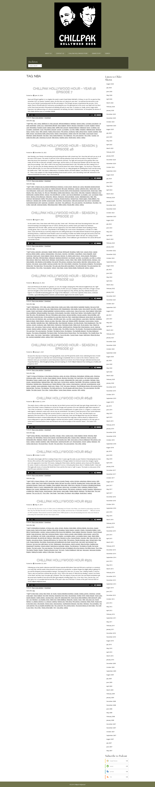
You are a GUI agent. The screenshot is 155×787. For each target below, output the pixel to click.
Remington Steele (67, 325)
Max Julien (58, 321)
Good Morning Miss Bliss (63, 437)
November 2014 (111, 553)
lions (64, 319)
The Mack (50, 331)
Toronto (93, 135)
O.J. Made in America (37, 601)
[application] (64, 115)
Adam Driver (54, 307)
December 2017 (111, 470)
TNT (54, 608)
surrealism (51, 203)
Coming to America (59, 311)
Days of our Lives (80, 311)
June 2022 (109, 273)
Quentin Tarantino (93, 131)
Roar (91, 325)
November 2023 (111, 209)
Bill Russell (66, 252)
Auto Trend (39, 483)
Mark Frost (38, 260)
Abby (44, 307)
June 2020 (109, 364)
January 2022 (110, 292)
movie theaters (60, 260)
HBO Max (82, 193)
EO (43, 193)
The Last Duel (30, 331)
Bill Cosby (64, 189)
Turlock (54, 268)
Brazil (33, 311)
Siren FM (75, 133)
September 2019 (111, 398)
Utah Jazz (79, 550)
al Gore (61, 528)
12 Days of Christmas (37, 376)
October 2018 (110, 440)
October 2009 (110, 667)
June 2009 (109, 682)
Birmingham (80, 376)
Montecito (61, 197)
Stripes (57, 386)
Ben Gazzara (40, 309)
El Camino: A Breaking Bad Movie (90, 485)
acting (39, 123)
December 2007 (111, 724)
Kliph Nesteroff (92, 598)
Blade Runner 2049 (55, 309)
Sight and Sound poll (78, 201)
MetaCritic (49, 197)
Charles (82, 530)
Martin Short (45, 260)
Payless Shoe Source (54, 131)
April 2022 (109, 281)
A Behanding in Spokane (38, 528)
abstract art (76, 187)
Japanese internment (62, 258)
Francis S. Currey (38, 487)
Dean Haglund (62, 125)
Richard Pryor (74, 199)
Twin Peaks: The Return (64, 493)
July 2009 (109, 678)
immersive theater (53, 534)
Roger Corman (46, 327)
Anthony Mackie (81, 528)
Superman (44, 203)
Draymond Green (85, 191)
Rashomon (58, 325)
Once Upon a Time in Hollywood (80, 440)
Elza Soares (51, 313)
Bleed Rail (55, 530)
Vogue (81, 335)
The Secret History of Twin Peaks (85, 605)
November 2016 (111, 500)
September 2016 (111, 508)
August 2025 (110, 129)
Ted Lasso (67, 386)
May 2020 (109, 368)
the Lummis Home (69, 605)
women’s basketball (34, 337)
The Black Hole (57, 329)
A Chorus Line (50, 528)
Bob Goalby (74, 309)
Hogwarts (88, 193)
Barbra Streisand (56, 189)
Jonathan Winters (39, 195)
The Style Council (36, 390)
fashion (80, 313)
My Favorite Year (62, 440)
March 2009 (109, 690)
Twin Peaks (60, 268)
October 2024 (110, 167)
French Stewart (97, 532)
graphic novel (42, 380)
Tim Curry (61, 550)
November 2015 (111, 531)
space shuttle (43, 264)
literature (35, 599)
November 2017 (111, 474)
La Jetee (63, 195)
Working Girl (80, 268)
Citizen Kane (93, 189)
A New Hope (34, 594)
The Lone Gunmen (78, 135)
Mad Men (92, 319)
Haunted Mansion (74, 127)
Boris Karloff (86, 309)
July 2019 (109, 406)
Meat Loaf (65, 321)
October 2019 (110, 394)
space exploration (42, 386)
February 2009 (110, 694)
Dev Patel (45, 595)
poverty (34, 325)
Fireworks (89, 532)
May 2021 (109, 322)
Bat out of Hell (94, 307)
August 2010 (110, 641)
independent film (70, 380)
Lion (30, 599)
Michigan (52, 260)
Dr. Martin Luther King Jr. (73, 256)
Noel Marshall (63, 323)
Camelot (77, 530)
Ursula (66, 268)
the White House (90, 548)
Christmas (97, 376)
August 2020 (110, 356)
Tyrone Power (74, 335)
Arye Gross (90, 528)
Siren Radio (82, 133)
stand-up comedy (52, 264)
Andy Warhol (74, 307)
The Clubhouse (67, 135)
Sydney (89, 441)
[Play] (29, 115)
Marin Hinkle (95, 536)
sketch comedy (75, 544)
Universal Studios (42, 205)
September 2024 (111, 171)
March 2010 (109, 656)
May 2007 (109, 750)
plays (87, 540)
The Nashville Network (79, 331)
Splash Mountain (37, 135)
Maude (45, 440)
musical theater (75, 538)
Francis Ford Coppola (49, 437)
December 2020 (111, 341)
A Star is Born (68, 187)
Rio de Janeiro (85, 325)
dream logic (94, 191)
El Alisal (79, 595)
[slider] (99, 114)
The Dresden (79, 329)
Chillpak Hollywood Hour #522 (64, 501)
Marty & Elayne (30, 321)
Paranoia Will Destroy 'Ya (50, 540)
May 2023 (109, 232)
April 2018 (109, 463)
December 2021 (111, 296)
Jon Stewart (71, 258)
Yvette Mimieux (58, 337)
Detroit (69, 125)
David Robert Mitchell (50, 125)
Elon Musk (70, 378)
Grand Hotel (29, 317)
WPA (79, 390)
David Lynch (40, 191)
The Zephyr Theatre (32, 550)
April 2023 (109, 235)
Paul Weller (78, 382)
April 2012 (109, 610)
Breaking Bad (81, 483)
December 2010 (111, 633)
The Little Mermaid (80, 266)
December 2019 (111, 387)
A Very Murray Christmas (51, 376)
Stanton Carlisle (36, 329)
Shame (57, 133)
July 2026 (109, 88)
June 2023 (109, 228)
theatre (41, 550)
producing (72, 131)
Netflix (43, 199)
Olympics (94, 260)
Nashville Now (40, 323)
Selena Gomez (92, 262)
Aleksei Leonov (91, 481)
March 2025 (109, 148)
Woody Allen (70, 205)
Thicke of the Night (47, 608)
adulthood (45, 123)
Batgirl (50, 252)
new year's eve (90, 599)
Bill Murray (71, 189)
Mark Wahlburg (61, 599)
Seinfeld (44, 201)
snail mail (83, 384)
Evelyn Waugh (90, 595)
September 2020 (111, 353)
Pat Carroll (55, 262)
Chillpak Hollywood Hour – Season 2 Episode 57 (64, 346)
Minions (55, 197)
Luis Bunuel (95, 195)
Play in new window (37, 118)
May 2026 (109, 95)
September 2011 (111, 618)
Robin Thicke (90, 601)
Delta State (98, 311)
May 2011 (109, 622)
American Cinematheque (33, 189)
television (73, 386)
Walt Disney (55, 137)
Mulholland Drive (85, 197)
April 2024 (109, 190)
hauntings (29, 258)
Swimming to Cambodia (57, 546)
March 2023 (109, 239)
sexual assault (51, 201)
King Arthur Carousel (50, 129)
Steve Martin (68, 264)
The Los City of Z (37, 493)
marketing (99, 319)
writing (83, 137)
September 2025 (111, 125)
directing (73, 125)
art (51, 594)
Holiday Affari (54, 380)
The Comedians (94, 604)
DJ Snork (86, 125)
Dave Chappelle (87, 254)
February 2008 (110, 716)
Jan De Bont (97, 317)
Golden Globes (40, 598)
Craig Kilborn (78, 254)
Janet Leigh (78, 380)
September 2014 (111, 557)
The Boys (37, 388)
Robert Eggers (83, 199)
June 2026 (109, 91)
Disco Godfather (31, 313)
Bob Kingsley (45, 436)
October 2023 (110, 213)
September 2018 (111, 444)
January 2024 (110, 201)
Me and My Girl (42, 538)
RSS (34, 120)
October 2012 (110, 599)
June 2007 (109, 747)
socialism (33, 386)
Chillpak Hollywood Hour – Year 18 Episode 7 (64, 90)
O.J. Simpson (47, 601)
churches (64, 254)
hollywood (83, 127)
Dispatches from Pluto (61, 595)
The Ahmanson (74, 546)
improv (62, 534)
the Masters (68, 331)
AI (48, 123)
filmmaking (33, 127)
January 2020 (110, 383)
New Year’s (57, 382)
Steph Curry (51, 386)
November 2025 (111, 118)
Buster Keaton (69, 530)
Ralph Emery (50, 325)
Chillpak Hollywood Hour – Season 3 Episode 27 (64, 214)
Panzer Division (62, 489)
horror (88, 127)
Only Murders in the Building (43, 262)
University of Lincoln (45, 137)
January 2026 (110, 110)
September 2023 (111, 216)
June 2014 (109, 561)
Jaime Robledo (78, 534)
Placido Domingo (80, 540)
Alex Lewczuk (54, 123)
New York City (94, 538)
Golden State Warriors (63, 193)
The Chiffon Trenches (68, 329)
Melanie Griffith (73, 321)
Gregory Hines (75, 437)
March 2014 (109, 569)
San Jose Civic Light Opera (40, 544)
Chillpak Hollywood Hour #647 (64, 451)
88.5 (35, 123)
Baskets (87, 307)
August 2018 (110, 447)
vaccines (74, 390)
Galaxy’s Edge (51, 127)
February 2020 (110, 379)
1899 (32, 187)
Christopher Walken (91, 530)
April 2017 (109, 493)
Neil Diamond (36, 199)
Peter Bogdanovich (89, 323)
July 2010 (109, 644)
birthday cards (89, 376)
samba (60, 327)
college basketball (48, 311)
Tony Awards (47, 268)
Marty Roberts (40, 321)
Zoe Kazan (58, 552)
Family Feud (74, 313)
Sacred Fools (74, 542)
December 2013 (111, 576)
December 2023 (111, 205)
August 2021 (110, 311)
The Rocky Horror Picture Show (67, 333)
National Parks (45, 382)
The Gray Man (47, 266)
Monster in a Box (65, 538)
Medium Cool (30, 489)
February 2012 (110, 614)
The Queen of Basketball (39, 333)
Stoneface (37, 546)
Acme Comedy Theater (62, 481)
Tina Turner (38, 335)
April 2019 (109, 417)
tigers (32, 335)
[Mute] (95, 115)
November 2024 (111, 163)
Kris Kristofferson (55, 195)
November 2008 (111, 705)
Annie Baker (72, 528)
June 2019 (109, 410)
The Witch (95, 203)
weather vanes (63, 137)
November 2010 (111, 637)
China (63, 436)
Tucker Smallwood (70, 550)
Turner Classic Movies (64, 390)
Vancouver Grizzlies (95, 550)
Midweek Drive (90, 129)
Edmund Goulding (42, 313)
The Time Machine (82, 333)
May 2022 (109, 277)
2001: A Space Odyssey (38, 481)
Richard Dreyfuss (65, 199)
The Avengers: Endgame (86, 264)
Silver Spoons (57, 491)
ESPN (83, 595)
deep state (64, 485)
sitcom (84, 441)
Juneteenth (36, 129)
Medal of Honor (92, 487)
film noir (47, 193)
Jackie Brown (58, 487)
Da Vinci (45, 378)
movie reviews (89, 321)
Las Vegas (50, 319)
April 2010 (109, 652)
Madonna (39, 440)
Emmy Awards (85, 256)
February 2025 (110, 152)
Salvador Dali (37, 201)
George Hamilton (72, 315)
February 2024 (110, 197)
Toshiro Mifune (53, 390)
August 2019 (110, 402)
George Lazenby (82, 315)
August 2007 (110, 739)
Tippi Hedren (46, 335)
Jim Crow (32, 319)
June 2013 (109, 591)
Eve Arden (67, 313)
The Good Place (43, 444)
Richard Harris (94, 540)
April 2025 (109, 144)
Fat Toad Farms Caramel (91, 378)
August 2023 (110, 220)
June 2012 (109, 603)
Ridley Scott (76, 325)
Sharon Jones (49, 604)
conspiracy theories (32, 485)
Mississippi (81, 321)
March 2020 (109, 375)
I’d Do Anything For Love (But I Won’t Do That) (57, 317)
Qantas (32, 441)
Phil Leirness (64, 131)
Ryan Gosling (77, 262)
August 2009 (110, 675)
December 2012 (111, 595)
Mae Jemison (30, 260)
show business (63, 133)
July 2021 (109, 315)
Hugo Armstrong (36, 534)
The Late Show (58, 444)
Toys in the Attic (64, 335)
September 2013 (111, 584)
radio (45, 325)
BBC (27, 309)
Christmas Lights (31, 378)
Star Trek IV (87, 201)
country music (70, 311)
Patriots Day (61, 601)
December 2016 (111, 497)
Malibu (77, 129)
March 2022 (109, 285)
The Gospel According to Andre (93, 329)
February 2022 (110, 288)
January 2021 (110, 338)
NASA (71, 260)
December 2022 (111, 250)
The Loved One (58, 605)
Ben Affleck (33, 309)
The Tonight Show (93, 333)
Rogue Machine (34, 542)
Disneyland (80, 125)
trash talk (33, 205)
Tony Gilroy (60, 608)
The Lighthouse (66, 203)
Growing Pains (50, 598)
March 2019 (109, 421)
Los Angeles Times (75, 487)
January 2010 (110, 660)
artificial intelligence (64, 123)
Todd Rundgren (54, 335)
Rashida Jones (38, 384)
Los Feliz (72, 129)
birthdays (73, 123)
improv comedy (91, 437)
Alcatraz (66, 528)
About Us (48, 53)
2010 (46, 481)
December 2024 (111, 160)
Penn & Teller (62, 540)
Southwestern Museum (69, 604)
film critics (32, 315)
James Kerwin (87, 534)
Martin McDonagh (31, 538)
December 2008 (111, 701)
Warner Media (72, 268)
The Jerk (50, 444)
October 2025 (110, 122)
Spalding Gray (94, 544)
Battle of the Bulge (48, 483)
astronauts (44, 252)
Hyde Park (45, 534)
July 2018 (109, 451)
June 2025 (109, 137)
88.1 (32, 123)
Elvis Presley (38, 193)
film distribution (40, 315)
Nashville (33, 323)
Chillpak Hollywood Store (78, 53)
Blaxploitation (66, 309)
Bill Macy (38, 436)
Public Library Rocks (81, 131)
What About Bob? (53, 205)
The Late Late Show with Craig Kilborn (63, 266)
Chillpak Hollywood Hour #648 (64, 398)
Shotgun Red (76, 327)
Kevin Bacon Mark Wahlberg (79, 598)
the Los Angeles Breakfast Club (44, 605)
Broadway (73, 252)
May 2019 (109, 413)
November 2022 (111, 254)
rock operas (38, 327)
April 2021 (109, 326)
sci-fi (70, 441)
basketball (81, 307)
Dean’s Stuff (96, 53)
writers (79, 137)
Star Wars (46, 135)
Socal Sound (89, 133)
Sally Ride (84, 262)
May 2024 (109, 186)
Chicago (58, 436)
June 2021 (109, 319)
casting (77, 189)
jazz (27, 319)
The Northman (87, 203)
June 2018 (109, 455)
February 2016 (110, 523)
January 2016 (110, 527)
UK (98, 135)
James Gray (65, 487)
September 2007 (111, 735)
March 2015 (109, 542)
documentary (72, 595)
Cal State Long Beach (92, 123)
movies (33, 131)
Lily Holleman (34, 536)
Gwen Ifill (57, 598)
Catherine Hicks (84, 189)
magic (89, 536)
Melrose (49, 538)
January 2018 (110, 466)
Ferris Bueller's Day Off (90, 313)
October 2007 (110, 732)
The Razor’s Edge (52, 333)
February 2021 (110, 334)
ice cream (61, 380)
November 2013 (111, 580)
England (92, 125)
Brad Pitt (73, 483)
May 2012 (109, 606)
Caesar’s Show (88, 252)
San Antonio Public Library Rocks (44, 133)
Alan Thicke (46, 594)
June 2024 (109, 182)
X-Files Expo (50, 552)
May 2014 (109, 565)
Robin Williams (92, 199)
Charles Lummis (83, 594)
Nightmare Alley (53, 323)
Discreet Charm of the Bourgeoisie (69, 191)
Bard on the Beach (40, 530)
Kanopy (47, 195)
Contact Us (60, 53)
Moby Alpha (56, 538)
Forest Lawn (98, 595)
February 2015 (110, 546)
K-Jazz (42, 129)
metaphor (83, 129)
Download (48, 118)
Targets (49, 329)
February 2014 (110, 572)
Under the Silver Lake (32, 137)
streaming (75, 264)
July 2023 (109, 224)
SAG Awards (40, 604)
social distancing (91, 384)
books (80, 309)
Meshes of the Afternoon (38, 197)
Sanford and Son (67, 327)
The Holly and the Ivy (56, 388)
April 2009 (109, 686)
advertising (83, 481)
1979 (41, 307)
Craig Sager (29, 595)
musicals (83, 538)
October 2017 (110, 478)
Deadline (48, 485)
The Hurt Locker (36, 548)
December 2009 (111, 663)
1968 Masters (35, 307)
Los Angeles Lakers (69, 536)
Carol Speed (38, 311)
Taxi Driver (58, 203)
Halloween (83, 437)
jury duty (78, 258)
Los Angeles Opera (81, 536)
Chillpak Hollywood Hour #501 (64, 560)
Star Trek (61, 264)
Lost (89, 195)
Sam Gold (82, 542)
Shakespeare (57, 544)
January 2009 (110, 697)
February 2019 (110, 425)
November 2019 (111, 391)
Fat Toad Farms (79, 378)
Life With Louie (57, 319)
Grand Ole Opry (38, 317)
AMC (98, 481)
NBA (41, 131)
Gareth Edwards (31, 598)
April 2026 (109, 99)
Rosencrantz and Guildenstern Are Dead (58, 542)
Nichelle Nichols (86, 260)
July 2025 (109, 133)
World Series (72, 137)
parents (45, 131)
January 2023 (110, 247)
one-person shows (37, 540)
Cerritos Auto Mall (91, 483)
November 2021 (111, 300)
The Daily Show (38, 266)
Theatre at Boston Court (51, 550)
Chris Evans (58, 254)
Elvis (32, 193)
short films (59, 201)
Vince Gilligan (75, 493)
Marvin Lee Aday (50, 321)
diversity (62, 256)
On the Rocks (65, 382)
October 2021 (110, 303)
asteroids (38, 252)
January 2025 (110, 156)
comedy (42, 532)
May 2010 (109, 648)
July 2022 (109, 269)
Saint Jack (54, 327)
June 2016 (109, 512)
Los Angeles (65, 129)
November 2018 (111, 436)
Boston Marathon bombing (65, 594)
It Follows (94, 127)
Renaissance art (47, 384)
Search (107, 53)
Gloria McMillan (91, 315)
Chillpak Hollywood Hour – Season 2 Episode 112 (64, 277)
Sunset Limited (45, 546)
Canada (76, 594)
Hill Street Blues (43, 258)
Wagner (28, 552)
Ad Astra (76, 481)
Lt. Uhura (98, 258)
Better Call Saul (59, 483)
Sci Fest (51, 544)
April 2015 (109, 538)
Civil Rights (71, 254)
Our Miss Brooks (78, 323)
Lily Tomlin (42, 536)
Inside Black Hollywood (78, 317)
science (68, 384)
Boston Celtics (81, 123)
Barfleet (49, 530)
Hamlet (28, 534)
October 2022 (110, 258)
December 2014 (111, 550)
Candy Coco (40, 125)
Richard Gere (54, 441)
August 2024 (110, 175)
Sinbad (70, 133)
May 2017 (109, 489)
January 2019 (110, 428)
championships (49, 254)
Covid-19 (39, 378)
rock (33, 327)
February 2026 (110, 106)
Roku (64, 384)
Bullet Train (79, 252)
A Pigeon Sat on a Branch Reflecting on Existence (49, 187)
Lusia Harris (85, 319)
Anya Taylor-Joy (46, 189)
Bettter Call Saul (57, 252)
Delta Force (71, 485)
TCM (61, 386)
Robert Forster (39, 491)
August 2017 (110, 482)
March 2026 (109, 103)
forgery (35, 380)
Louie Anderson (76, 319)
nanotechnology (36, 382)
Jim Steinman (39, 319)
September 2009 (111, 671)
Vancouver (86, 550)
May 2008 (109, 712)
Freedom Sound (41, 127)
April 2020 (109, 372)
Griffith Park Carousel (62, 127)
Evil (34, 437)
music (37, 131)
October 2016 (110, 504)
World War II (83, 493)
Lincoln (59, 129)
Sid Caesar (35, 264)
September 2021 (111, 307)
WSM (51, 337)
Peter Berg (68, 601)
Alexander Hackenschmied (92, 187)
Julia (45, 319)
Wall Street (87, 335)
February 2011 (110, 625)
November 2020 (111, 345)
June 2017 (109, 485)
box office (94, 309)
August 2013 (110, 588)
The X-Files (87, 135)
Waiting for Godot (37, 552)
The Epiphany (45, 388)
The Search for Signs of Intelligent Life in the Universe (68, 548)
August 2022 (110, 266)
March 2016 (109, 519)
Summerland (95, 201)
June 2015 (109, 534)
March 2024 (109, 194)
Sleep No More (85, 544)
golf (98, 315)
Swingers (44, 329)
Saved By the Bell (64, 441)
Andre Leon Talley (64, 307)
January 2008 (110, 720)
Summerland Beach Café (33, 203)
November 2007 (111, 728)
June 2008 (109, 709)
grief (48, 380)
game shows (62, 315)
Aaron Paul (52, 481)
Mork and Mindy (69, 197)
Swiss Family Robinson (56, 135)
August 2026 (110, 84)
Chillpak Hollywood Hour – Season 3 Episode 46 (64, 147)
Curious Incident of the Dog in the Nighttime (58, 532)
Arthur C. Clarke (30, 483)
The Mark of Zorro (58, 331)
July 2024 (109, 178)
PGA (97, 323)
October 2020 (110, 349)
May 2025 (109, 141)
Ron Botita (43, 542)
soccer (92, 327)
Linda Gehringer (50, 536)
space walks (65, 491)
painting (72, 382)
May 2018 (109, 459)
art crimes (67, 376)
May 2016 (109, 516)
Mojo (97, 380)
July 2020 (109, 360)
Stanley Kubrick (73, 491)
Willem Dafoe (62, 205)
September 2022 (111, 262)
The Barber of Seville (85, 546)
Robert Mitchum (57, 384)
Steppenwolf (30, 546)
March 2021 (109, 330)
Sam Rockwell (89, 542)
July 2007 (109, 743)
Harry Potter (74, 193)
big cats (47, 309)
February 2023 (110, 243)
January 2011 (110, 629)
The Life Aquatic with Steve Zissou (73, 388)
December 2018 (111, 432)
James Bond (89, 317)
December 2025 (111, 114)
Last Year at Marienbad (73, 195)
